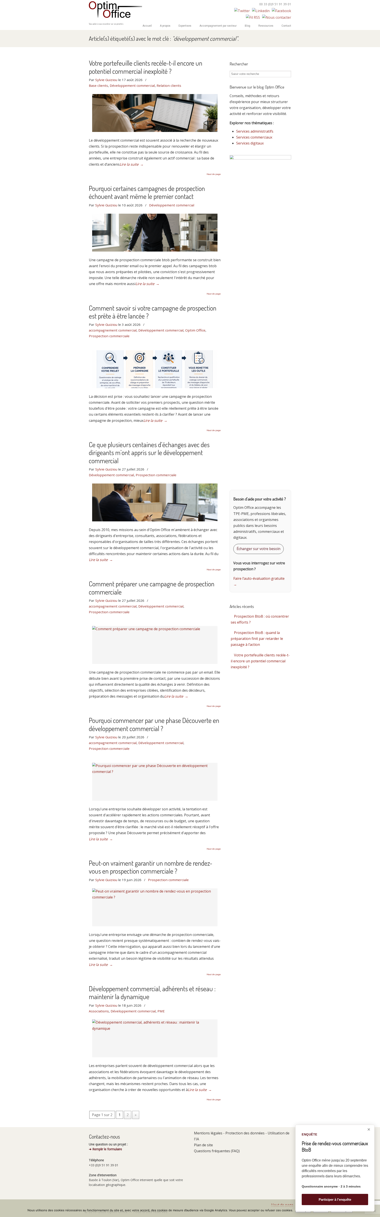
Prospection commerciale (109, 336)
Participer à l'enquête (335, 1199)
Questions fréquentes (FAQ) (217, 1150)
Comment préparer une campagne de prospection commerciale (151, 588)
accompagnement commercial (113, 330)
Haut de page (214, 174)
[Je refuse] (374, 1211)
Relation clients (169, 85)
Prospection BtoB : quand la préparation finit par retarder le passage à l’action (257, 638)
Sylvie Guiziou (106, 80)
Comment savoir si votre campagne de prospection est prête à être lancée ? (152, 312)
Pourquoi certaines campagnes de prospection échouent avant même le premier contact (147, 192)
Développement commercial (132, 85)
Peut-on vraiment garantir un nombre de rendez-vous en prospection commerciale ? (150, 867)
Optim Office (115, 10)
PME (161, 1011)
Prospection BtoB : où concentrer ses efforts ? (260, 619)
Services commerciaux (254, 137)
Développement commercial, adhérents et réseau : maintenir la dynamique (152, 992)
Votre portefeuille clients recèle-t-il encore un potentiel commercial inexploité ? (145, 67)
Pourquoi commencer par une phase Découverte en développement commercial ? (154, 724)
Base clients (98, 85)
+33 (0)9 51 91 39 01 (103, 1165)
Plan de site (203, 1145)
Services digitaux (250, 143)
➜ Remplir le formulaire (105, 1149)
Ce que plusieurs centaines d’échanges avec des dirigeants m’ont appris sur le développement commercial (149, 452)
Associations (99, 1011)
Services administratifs (254, 131)
